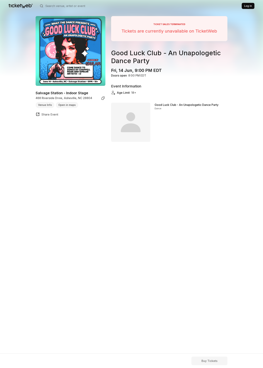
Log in (248, 5)
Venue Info (45, 104)
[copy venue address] (103, 98)
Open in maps (67, 104)
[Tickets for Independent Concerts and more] (21, 6)
